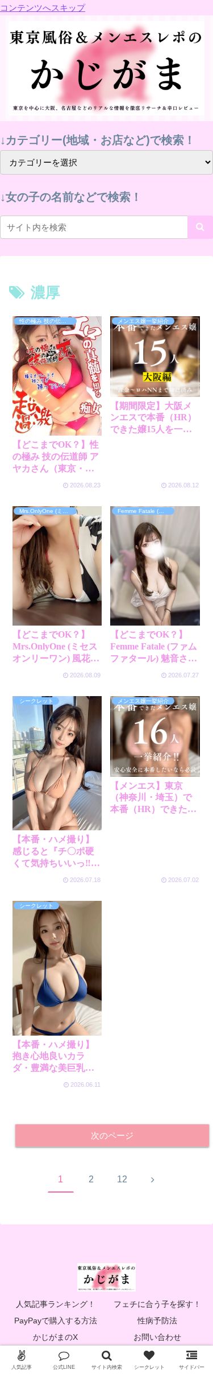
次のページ (112, 1135)
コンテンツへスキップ (42, 8)
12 (122, 1179)
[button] (200, 227)
